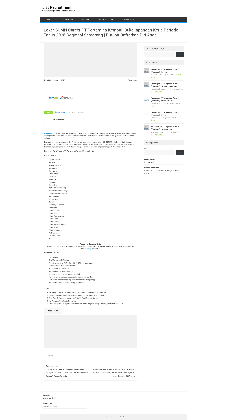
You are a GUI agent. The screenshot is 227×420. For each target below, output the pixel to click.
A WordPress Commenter (155, 170)
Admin (49, 80)
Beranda (46, 20)
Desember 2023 (50, 398)
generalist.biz (49, 133)
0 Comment (132, 80)
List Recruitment (57, 7)
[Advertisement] (90, 60)
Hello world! (149, 162)
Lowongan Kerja (50, 406)
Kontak (114, 20)
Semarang (61, 112)
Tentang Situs (128, 20)
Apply (89, 249)
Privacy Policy (100, 20)
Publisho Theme (105, 417)
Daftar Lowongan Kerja (65, 20)
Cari (180, 54)
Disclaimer (84, 20)
